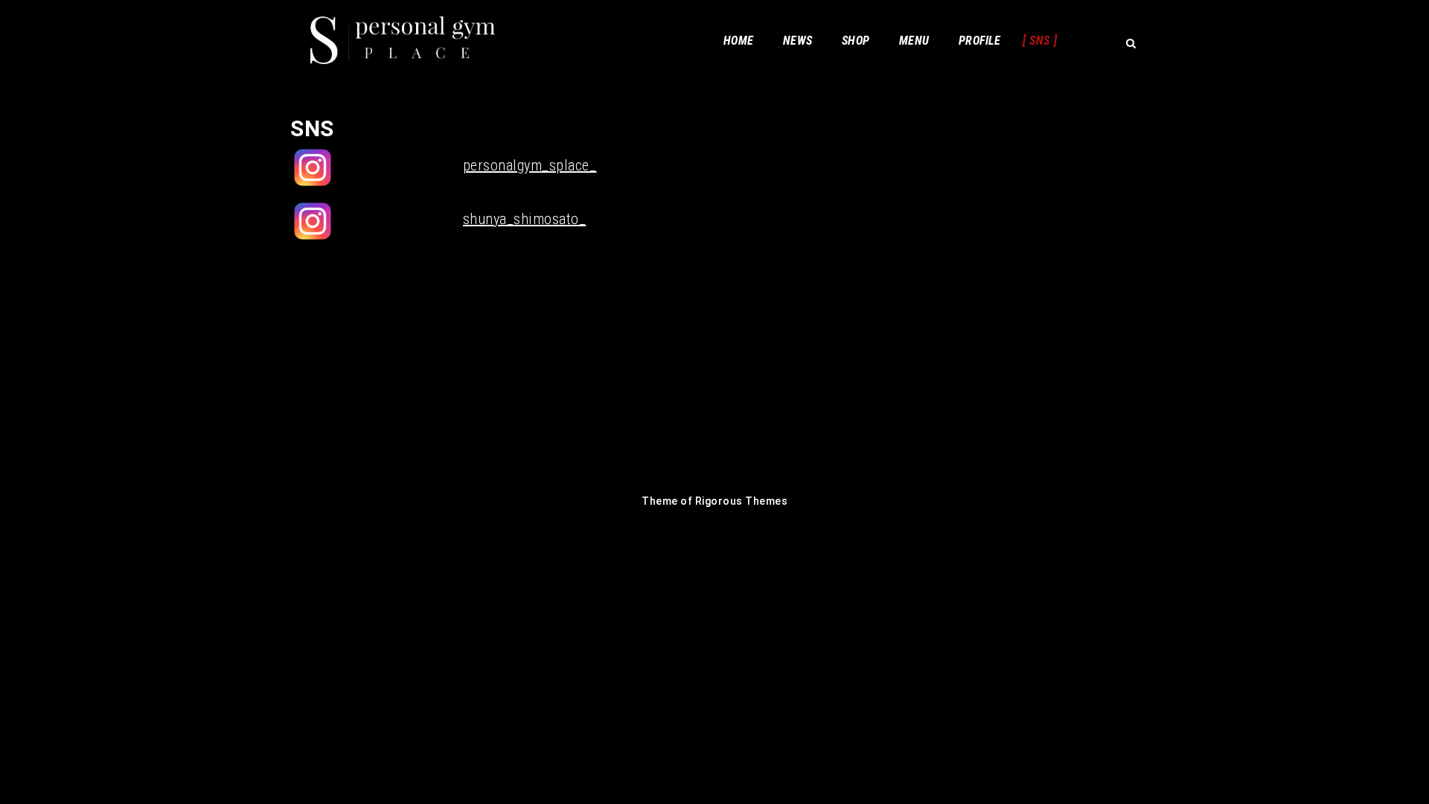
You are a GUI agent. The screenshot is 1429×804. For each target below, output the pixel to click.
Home (738, 41)
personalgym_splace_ (530, 165)
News (798, 41)
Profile (980, 41)
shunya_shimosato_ (524, 219)
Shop (856, 41)
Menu (914, 41)
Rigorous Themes (741, 501)
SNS (1039, 41)
